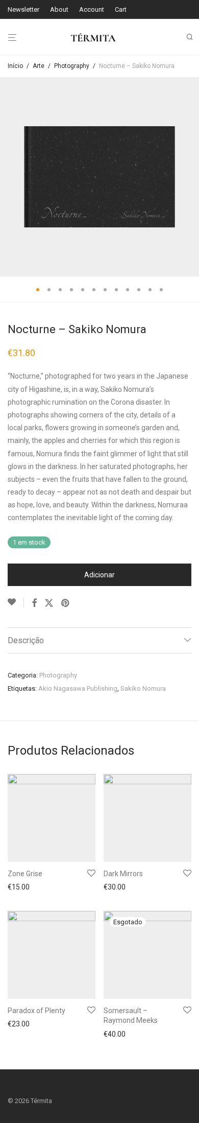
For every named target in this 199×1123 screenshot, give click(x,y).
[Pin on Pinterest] (65, 603)
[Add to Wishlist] (16, 602)
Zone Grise (25, 874)
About (59, 9)
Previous (10, 176)
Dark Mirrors (123, 874)
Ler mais (114, 1034)
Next (189, 176)
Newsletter (23, 9)
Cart (121, 9)
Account (91, 9)
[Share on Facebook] (34, 603)
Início (15, 65)
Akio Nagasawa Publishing (77, 688)
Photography (71, 65)
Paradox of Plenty (36, 1011)
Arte (38, 65)
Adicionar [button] (20, 888)
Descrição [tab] (26, 640)
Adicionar (99, 575)
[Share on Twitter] (49, 603)
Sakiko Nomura (143, 688)
